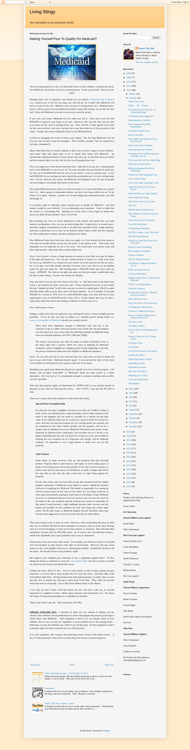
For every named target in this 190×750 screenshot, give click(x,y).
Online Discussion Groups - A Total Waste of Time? (66, 673)
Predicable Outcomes (137, 367)
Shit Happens (134, 383)
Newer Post (35, 665)
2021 (128, 465)
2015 (128, 440)
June (131, 401)
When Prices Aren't (136, 101)
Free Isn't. (132, 205)
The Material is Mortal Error (140, 307)
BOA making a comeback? (139, 251)
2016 (128, 444)
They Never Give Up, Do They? (142, 201)
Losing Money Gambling (138, 228)
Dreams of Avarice (136, 255)
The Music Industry (136, 326)
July (131, 405)
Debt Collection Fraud (137, 299)
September (133, 414)
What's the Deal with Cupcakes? (141, 220)
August (132, 410)
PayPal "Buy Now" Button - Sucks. (59, 703)
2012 (128, 90)
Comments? (49, 688)
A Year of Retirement (137, 274)
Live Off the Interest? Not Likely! (142, 351)
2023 (128, 474)
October (132, 418)
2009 (128, 77)
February (133, 98)
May (131, 397)
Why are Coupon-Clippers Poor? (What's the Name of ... (142, 316)
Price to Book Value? (137, 179)
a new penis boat (78, 561)
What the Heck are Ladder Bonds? (142, 193)
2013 (128, 432)
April (131, 393)
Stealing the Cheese (136, 355)
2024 (128, 478)
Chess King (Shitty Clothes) (140, 359)
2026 (128, 486)
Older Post (109, 665)
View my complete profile (147, 62)
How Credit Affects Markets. (140, 145)
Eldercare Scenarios (136, 288)
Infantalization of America (139, 120)
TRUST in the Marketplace (139, 284)
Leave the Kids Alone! (137, 224)
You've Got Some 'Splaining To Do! (143, 183)
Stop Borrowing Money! (138, 236)
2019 (128, 457)
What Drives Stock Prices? (139, 164)
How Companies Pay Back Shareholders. (139, 125)
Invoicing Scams (135, 343)
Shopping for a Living (137, 375)
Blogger (106, 731)
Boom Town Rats (135, 135)
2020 (128, 461)
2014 (128, 436)
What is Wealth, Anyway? (139, 259)
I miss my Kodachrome (138, 379)
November (133, 422)
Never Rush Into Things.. (139, 197)
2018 (128, 453)
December (133, 426)
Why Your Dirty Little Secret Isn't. (143, 303)
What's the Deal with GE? (139, 270)
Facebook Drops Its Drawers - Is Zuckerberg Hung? (142, 111)
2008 (128, 73)
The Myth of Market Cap (138, 131)
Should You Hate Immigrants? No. (142, 175)
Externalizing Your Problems (140, 150)
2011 (128, 86)
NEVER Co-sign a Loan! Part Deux (143, 232)
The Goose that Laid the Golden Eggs (144, 160)
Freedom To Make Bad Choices (141, 311)
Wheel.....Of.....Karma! (138, 105)
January (132, 94)
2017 (128, 448)
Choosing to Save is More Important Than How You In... (143, 155)
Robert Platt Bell (146, 48)
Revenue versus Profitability (140, 247)
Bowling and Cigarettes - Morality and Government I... (142, 293)
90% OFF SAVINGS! (137, 371)
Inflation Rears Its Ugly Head (140, 210)
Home (72, 665)
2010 (128, 82)
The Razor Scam (135, 322)
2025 (128, 482)
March (132, 389)
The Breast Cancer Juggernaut (140, 116)
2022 (128, 469)
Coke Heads (133, 347)
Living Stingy (42, 11)
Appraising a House (136, 363)
